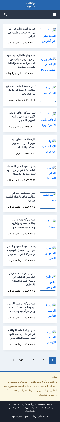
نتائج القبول (30, 411)
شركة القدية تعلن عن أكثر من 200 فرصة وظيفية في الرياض (21, 33)
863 (21, 360)
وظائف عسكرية (14, 408)
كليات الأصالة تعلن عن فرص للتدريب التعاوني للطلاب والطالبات (23, 144)
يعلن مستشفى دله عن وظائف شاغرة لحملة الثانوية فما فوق (20, 197)
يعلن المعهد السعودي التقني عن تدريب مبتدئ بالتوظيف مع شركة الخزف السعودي (20, 251)
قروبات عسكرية (45, 405)
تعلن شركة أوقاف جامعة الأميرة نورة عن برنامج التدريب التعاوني (22, 117)
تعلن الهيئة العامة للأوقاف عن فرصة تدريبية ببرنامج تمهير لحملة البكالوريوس (21, 334)
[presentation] (47, 36)
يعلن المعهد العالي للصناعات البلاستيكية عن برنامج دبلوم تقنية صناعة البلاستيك (20, 170)
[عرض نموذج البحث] (5, 14)
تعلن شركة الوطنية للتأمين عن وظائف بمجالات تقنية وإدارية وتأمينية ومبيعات (21, 308)
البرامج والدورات (14, 74)
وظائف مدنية (15, 100)
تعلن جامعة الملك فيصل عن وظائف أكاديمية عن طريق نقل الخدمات (20, 90)
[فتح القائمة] (54, 14)
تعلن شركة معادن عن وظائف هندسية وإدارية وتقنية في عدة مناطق (23, 224)
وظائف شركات (15, 43)
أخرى (18, 154)
